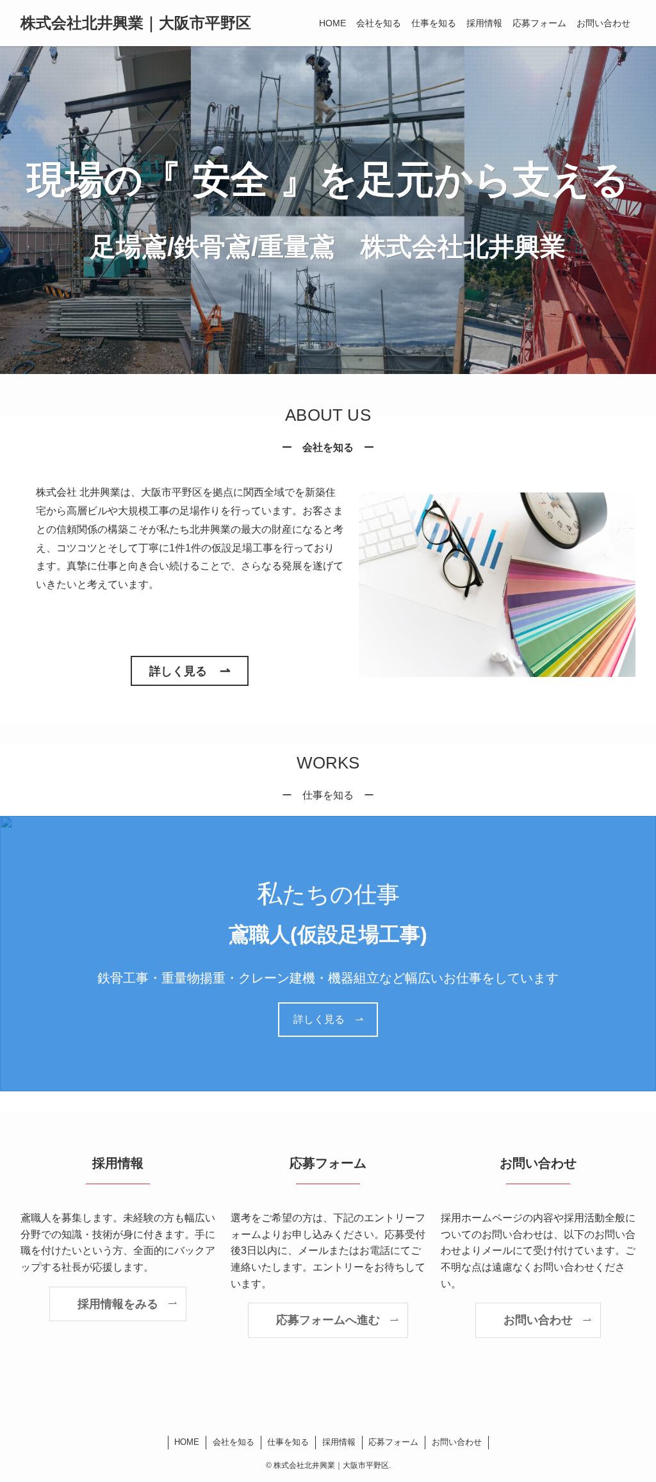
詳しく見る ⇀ (328, 1019)
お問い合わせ (457, 1442)
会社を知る (233, 1442)
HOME (186, 1442)
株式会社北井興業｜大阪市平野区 (135, 23)
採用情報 (339, 1442)
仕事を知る (288, 1442)
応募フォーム (393, 1442)
